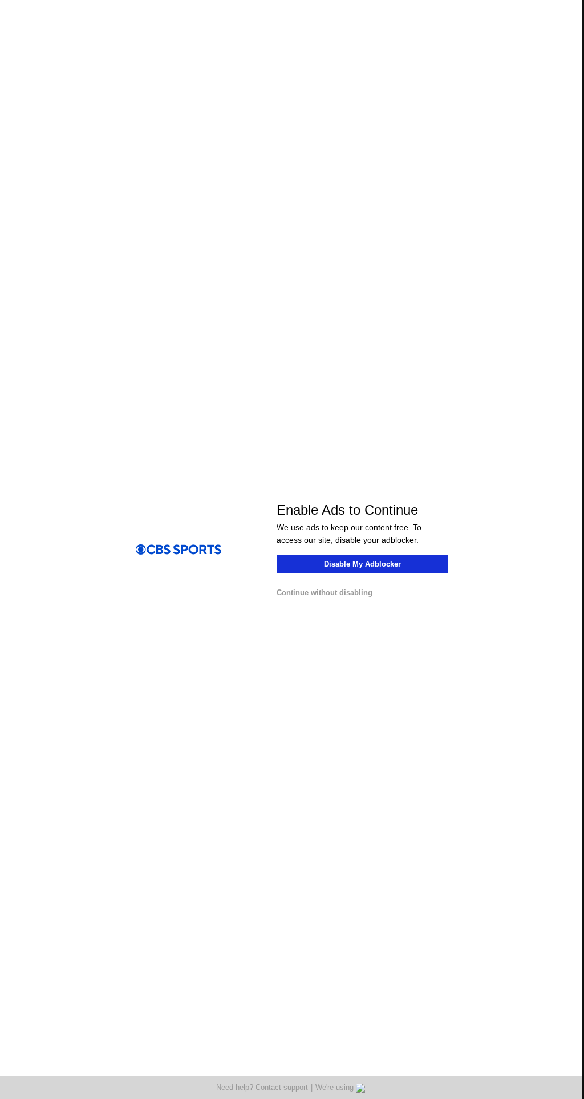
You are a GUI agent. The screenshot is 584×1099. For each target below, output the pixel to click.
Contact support (282, 1087)
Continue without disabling (324, 592)
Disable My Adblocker (362, 564)
